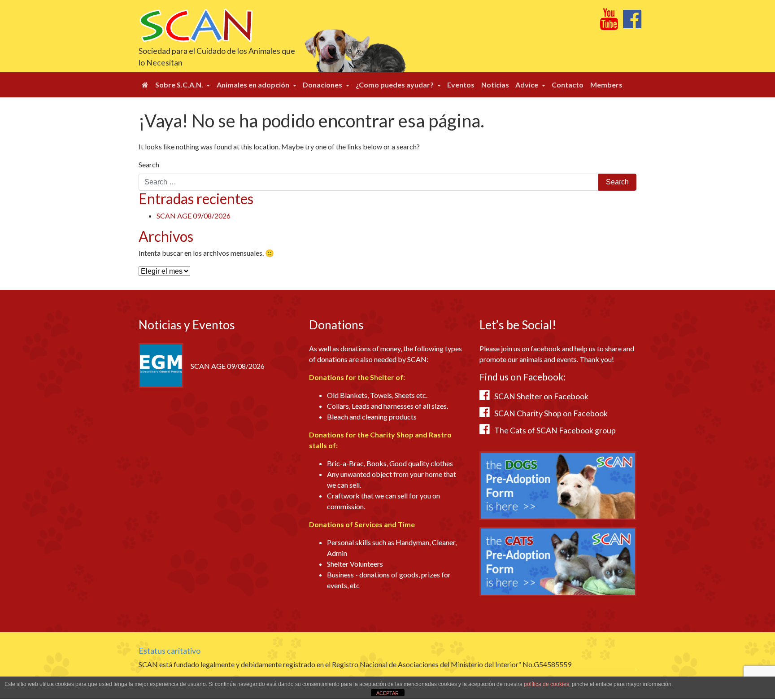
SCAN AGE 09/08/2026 (194, 215)
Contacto (567, 84)
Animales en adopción (254, 84)
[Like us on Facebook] (632, 24)
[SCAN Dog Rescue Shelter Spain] (196, 24)
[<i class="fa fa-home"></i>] (145, 85)
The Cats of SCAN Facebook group (555, 430)
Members (606, 84)
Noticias (495, 84)
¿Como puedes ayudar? (395, 84)
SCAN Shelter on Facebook (541, 396)
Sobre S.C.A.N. (180, 84)
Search (149, 164)
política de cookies (546, 684)
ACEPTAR (387, 693)
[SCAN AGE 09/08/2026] (161, 364)
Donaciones (323, 84)
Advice (527, 84)
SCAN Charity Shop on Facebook (551, 413)
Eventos (461, 84)
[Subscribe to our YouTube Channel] (609, 24)
